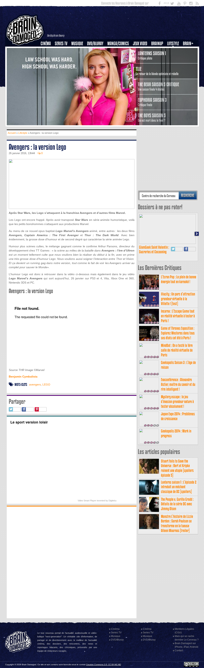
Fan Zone (189, 50)
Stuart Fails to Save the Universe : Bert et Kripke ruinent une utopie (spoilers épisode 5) (177, 468)
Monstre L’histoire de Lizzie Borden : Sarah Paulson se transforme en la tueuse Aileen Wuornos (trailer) (177, 523)
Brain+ (188, 43)
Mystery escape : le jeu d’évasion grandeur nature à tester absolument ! (177, 401)
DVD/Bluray (95, 43)
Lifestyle (173, 43)
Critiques (47, 50)
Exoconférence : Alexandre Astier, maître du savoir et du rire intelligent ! (178, 384)
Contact (179, 650)
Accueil (12, 133)
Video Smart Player (87, 500)
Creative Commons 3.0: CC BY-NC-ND (103, 664)
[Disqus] (71, 562)
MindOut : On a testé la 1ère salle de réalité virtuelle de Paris (177, 350)
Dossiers (47, 57)
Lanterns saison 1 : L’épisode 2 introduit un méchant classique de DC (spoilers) (178, 487)
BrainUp (157, 43)
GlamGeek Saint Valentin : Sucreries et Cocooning (154, 249)
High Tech (174, 64)
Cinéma (46, 43)
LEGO (46, 384)
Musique (77, 43)
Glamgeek (174, 57)
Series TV (61, 43)
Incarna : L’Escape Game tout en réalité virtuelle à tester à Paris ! (178, 316)
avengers (35, 384)
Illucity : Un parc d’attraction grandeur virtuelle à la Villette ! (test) (178, 299)
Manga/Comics (118, 43)
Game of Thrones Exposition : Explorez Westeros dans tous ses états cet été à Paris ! (178, 333)
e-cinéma (47, 64)
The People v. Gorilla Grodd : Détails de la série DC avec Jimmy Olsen (177, 504)
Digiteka (112, 500)
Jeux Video (140, 43)
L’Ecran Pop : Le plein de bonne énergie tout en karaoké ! (178, 279)
